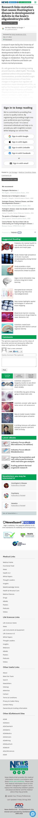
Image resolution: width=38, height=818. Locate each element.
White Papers (7, 576)
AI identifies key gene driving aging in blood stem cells (24, 393)
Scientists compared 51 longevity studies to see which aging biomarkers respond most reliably (25, 384)
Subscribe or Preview (18, 485)
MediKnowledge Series (11, 587)
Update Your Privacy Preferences (19, 796)
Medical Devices (8, 594)
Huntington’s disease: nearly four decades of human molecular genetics (18, 210)
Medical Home (8, 562)
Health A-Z (6, 573)
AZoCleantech (8, 726)
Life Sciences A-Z (9, 634)
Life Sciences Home (10, 623)
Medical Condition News (27, 172)
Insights (6, 584)
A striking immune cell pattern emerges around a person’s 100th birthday (25, 427)
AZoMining (7, 740)
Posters (5, 605)
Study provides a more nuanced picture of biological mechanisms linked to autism (24, 268)
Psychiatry (15, 493)
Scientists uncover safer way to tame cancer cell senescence (25, 404)
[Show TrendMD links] (35, 232)
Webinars (6, 648)
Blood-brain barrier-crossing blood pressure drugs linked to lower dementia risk (25, 315)
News (5, 569)
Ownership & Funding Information (15, 708)
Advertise (6, 690)
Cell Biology (13, 172)
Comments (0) (6, 175)
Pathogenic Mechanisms (9, 190)
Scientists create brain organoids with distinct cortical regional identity (25, 327)
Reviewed (8, 40)
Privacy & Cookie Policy (11, 701)
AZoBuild (6, 748)
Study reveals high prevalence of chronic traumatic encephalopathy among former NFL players (25, 258)
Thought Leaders (9, 580)
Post (4, 370)
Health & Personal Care (11, 591)
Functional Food (8, 566)
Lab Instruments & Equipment (13, 630)
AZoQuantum (7, 744)
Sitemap (6, 687)
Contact (5, 694)
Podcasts (6, 608)
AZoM (5, 719)
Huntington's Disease (19, 483)
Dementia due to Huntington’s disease (13, 196)
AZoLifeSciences (8, 751)
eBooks (5, 601)
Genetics (14, 503)
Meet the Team (8, 676)
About (5, 673)
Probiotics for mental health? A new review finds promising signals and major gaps (25, 245)
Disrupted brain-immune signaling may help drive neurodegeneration (23, 292)
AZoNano (6, 723)
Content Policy (8, 705)
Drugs (5, 598)
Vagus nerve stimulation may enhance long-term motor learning (24, 280)
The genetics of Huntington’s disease (13, 216)
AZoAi (5, 755)
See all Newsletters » (10, 513)
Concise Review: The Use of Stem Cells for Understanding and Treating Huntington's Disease (17, 222)
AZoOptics (6, 730)
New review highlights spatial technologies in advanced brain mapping (24, 303)
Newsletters (7, 683)
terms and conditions (16, 781)
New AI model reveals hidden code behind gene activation (24, 415)
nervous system (8, 100)
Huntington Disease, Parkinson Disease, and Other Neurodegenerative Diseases (17, 202)
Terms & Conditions (10, 698)
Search (5, 680)
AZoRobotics (7, 733)
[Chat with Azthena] (33, 814)
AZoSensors (7, 737)
